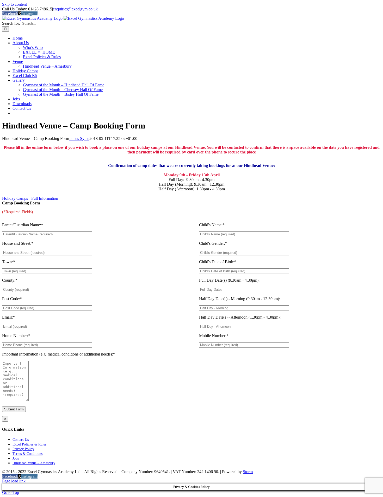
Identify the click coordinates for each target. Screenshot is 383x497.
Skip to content (14, 4)
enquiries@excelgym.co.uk (75, 9)
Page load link (14, 481)
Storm (248, 471)
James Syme (79, 138)
